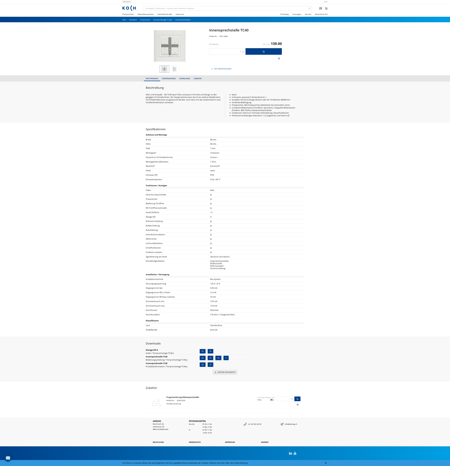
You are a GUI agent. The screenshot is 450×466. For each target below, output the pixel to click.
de (203, 351)
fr (210, 351)
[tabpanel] (169, 46)
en (218, 358)
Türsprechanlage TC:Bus (162, 20)
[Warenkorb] (326, 8)
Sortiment (133, 20)
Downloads (184, 78)
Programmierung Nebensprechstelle (182, 397)
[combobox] (225, 8)
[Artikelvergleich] (320, 8)
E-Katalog (284, 14)
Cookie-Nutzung (240, 463)
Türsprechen (145, 20)
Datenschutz (195, 442)
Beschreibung (152, 78)
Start (124, 20)
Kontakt (265, 442)
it (226, 358)
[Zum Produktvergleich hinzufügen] (279, 58)
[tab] (164, 69)
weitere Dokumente (226, 372)
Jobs (326, 2)
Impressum (230, 442)
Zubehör (198, 78)
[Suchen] (309, 8)
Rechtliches (158, 442)
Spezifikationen (169, 78)
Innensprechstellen (183, 20)
